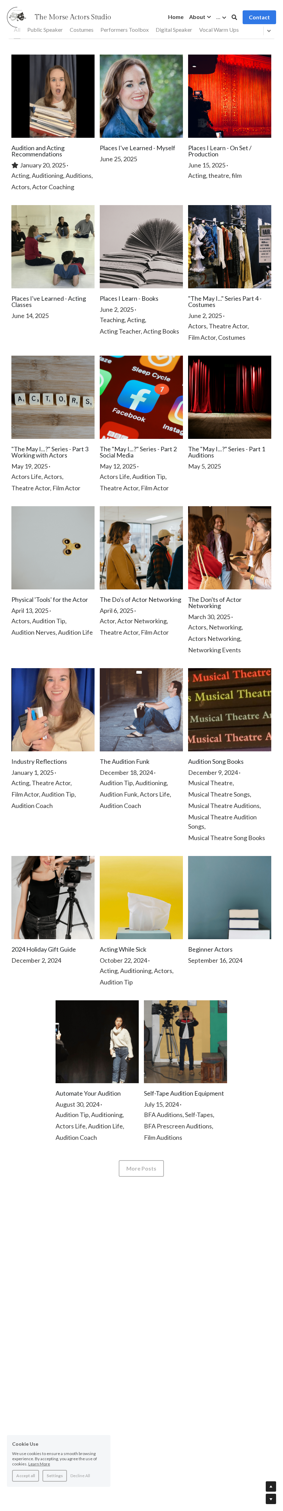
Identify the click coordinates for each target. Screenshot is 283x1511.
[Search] (234, 17)
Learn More (39, 1463)
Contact (259, 17)
